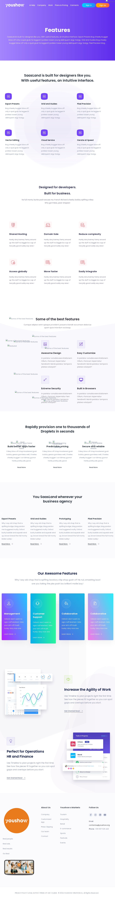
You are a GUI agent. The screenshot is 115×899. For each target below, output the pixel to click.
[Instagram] (95, 815)
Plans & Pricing (61, 5)
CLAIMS (54, 893)
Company (41, 5)
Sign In (89, 5)
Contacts (74, 5)
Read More (21, 467)
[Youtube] (105, 815)
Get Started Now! (72, 711)
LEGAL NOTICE (33, 893)
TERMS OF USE (45, 893)
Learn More (9, 634)
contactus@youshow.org (99, 825)
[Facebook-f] (91, 815)
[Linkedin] (100, 815)
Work (50, 5)
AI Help (32, 5)
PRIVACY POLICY (21, 893)
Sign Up (102, 5)
